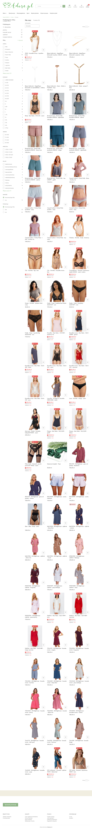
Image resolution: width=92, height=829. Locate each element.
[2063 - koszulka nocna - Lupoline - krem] (35, 41)
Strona (83, 26)
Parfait (6, 70)
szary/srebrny (8, 185)
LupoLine (7, 65)
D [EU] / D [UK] (8, 152)
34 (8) (6, 82)
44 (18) (7, 96)
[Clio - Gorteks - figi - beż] (35, 258)
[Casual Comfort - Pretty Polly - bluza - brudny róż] (79, 166)
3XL (6, 122)
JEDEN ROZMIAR (9, 80)
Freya (6, 57)
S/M (6, 106)
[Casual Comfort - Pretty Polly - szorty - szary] (79, 196)
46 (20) (7, 98)
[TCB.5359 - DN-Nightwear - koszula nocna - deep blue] (57, 669)
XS (6, 101)
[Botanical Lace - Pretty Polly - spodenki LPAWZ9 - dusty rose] (35, 136)
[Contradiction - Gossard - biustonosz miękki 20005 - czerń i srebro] (79, 258)
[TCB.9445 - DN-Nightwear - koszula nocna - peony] (35, 699)
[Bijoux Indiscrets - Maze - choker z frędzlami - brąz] (57, 74)
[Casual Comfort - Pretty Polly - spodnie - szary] (57, 196)
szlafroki (12, 34)
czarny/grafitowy (9, 169)
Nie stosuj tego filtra (10, 197)
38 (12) (7, 88)
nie (6, 200)
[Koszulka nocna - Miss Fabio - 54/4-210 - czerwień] (79, 353)
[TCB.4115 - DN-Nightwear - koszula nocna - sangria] (57, 636)
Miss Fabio (7, 68)
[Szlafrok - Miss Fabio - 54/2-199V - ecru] (57, 603)
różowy (7, 182)
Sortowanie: (28, 23)
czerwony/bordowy (9, 174)
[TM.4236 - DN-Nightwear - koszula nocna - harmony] (57, 728)
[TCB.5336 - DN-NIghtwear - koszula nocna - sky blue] (35, 669)
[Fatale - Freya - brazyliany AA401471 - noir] (79, 291)
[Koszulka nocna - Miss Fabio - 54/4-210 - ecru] (35, 386)
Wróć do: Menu (8, 27)
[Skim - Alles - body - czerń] (35, 514)
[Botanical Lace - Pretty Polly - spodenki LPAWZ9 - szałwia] (35, 166)
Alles (6, 46)
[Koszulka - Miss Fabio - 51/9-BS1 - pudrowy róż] (57, 321)
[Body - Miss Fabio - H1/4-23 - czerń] (35, 103)
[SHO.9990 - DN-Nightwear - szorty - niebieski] (57, 484)
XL (5, 117)
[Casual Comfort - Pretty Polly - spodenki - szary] (35, 196)
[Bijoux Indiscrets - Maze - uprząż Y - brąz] (79, 74)
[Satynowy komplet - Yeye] (57, 452)
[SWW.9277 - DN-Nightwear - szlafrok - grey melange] (57, 574)
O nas (70, 816)
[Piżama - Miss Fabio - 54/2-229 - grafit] (57, 419)
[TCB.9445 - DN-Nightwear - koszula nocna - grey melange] (79, 669)
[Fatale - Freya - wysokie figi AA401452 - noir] (35, 321)
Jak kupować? (50, 818)
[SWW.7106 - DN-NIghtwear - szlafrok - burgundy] (35, 574)
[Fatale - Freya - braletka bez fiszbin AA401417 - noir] (57, 291)
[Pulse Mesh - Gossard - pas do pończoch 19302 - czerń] (35, 452)
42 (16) (7, 93)
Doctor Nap (8, 54)
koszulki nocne (12, 32)
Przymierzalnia (6, 818)
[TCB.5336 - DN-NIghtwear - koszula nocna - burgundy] (79, 636)
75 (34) (7, 140)
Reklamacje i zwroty (29, 821)
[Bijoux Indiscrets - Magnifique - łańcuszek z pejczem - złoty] (79, 41)
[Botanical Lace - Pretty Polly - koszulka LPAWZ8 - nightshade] (57, 103)
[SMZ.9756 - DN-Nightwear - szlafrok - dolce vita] (35, 544)
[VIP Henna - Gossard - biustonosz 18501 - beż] (79, 758)
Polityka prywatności (52, 819)
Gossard (7, 62)
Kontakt (69, 6)
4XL (6, 125)
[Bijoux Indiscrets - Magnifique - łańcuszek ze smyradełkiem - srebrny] (35, 74)
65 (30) (7, 134)
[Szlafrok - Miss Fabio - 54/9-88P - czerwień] (79, 603)
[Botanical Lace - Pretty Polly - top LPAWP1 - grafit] (57, 166)
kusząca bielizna (12, 37)
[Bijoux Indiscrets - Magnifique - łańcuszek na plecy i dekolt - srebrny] (57, 41)
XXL (6, 119)
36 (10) (7, 85)
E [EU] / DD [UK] (9, 154)
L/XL (6, 114)
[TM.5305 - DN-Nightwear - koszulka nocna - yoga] (35, 758)
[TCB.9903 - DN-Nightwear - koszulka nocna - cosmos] (79, 699)
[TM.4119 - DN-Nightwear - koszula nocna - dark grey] (35, 728)
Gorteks (7, 60)
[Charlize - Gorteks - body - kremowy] (79, 225)
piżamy (12, 30)
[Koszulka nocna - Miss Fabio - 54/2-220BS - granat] (79, 321)
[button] (64, 6)
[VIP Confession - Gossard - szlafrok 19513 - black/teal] (57, 758)
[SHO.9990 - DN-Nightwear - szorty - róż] (79, 484)
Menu (12, 17)
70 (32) (7, 137)
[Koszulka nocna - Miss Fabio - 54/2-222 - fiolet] (35, 353)
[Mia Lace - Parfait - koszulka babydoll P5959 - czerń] (35, 419)
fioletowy (7, 180)
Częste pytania (50, 816)
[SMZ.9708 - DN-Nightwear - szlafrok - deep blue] (57, 514)
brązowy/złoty (8, 172)
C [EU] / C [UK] (8, 149)
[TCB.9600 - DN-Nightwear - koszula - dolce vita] (57, 699)
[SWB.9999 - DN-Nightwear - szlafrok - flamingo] (79, 544)
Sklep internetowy (45, 827)
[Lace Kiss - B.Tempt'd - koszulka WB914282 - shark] (57, 386)
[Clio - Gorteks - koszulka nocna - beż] (57, 258)
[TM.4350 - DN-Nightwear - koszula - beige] (79, 728)
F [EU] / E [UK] (8, 157)
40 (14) (7, 90)
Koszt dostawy (28, 819)
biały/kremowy (8, 164)
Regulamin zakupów (52, 821)
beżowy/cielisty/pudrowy (11, 166)
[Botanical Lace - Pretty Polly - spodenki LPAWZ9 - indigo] (57, 136)
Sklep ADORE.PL (6, 17)
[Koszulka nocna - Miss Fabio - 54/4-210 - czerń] (57, 353)
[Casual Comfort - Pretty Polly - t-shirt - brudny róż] (35, 225)
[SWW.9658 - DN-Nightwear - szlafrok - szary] (79, 574)
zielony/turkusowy (9, 188)
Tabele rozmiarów (7, 816)
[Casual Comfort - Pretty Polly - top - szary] (57, 225)
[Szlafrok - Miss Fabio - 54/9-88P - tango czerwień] (35, 636)
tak (6, 209)
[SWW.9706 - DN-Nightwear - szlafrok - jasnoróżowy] (35, 603)
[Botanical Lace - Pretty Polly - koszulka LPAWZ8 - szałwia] (79, 103)
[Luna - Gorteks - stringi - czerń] (79, 386)
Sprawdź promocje (10, 804)
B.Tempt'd (7, 49)
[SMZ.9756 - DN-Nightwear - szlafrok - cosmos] (79, 514)
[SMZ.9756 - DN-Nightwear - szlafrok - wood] (57, 544)
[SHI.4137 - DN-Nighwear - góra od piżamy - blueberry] (79, 452)
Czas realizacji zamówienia (31, 816)
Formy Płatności (28, 818)
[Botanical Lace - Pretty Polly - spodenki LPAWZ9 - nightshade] (79, 136)
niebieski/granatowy (10, 177)
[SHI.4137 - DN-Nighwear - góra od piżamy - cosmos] (35, 484)
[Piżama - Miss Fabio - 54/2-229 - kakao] (79, 419)
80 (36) (7, 142)
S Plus (6, 127)
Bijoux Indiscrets (9, 52)
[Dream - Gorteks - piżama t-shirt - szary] (35, 291)
